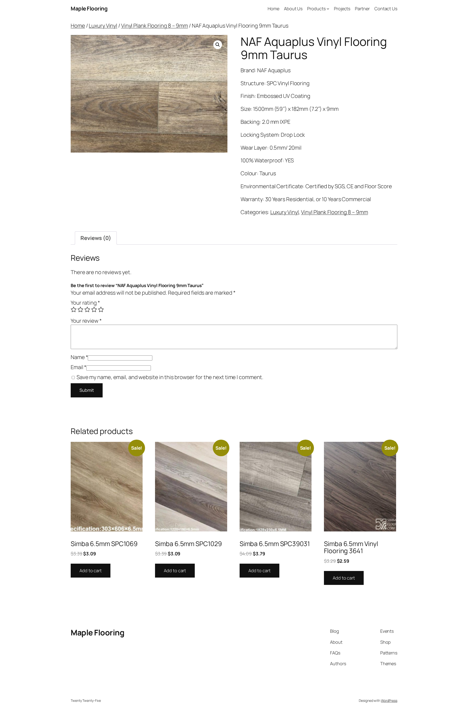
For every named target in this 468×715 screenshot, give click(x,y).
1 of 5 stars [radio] (74, 309)
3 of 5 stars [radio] (87, 309)
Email (78, 367)
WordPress (389, 700)
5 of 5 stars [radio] (101, 309)
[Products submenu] (328, 8)
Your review (86, 320)
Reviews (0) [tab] (95, 238)
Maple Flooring (89, 8)
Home (78, 25)
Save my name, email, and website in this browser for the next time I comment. (170, 377)
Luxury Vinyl (103, 25)
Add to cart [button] (90, 570)
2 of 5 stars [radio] (80, 309)
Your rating (85, 302)
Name (79, 357)
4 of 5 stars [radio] (94, 309)
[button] (217, 44)
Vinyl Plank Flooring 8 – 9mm (154, 25)
